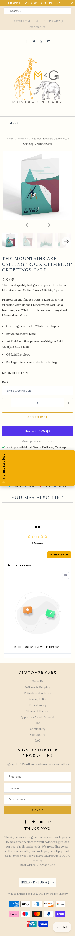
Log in (40, 20)
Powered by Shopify (56, 893)
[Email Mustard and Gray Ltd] (48, 41)
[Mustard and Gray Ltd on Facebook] (26, 41)
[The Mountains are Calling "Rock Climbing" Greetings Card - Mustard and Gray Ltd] (37, 185)
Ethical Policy (37, 705)
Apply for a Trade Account (37, 717)
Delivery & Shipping (37, 687)
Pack (5, 382)
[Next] (47, 224)
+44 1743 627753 (21, 20)
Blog (37, 723)
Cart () (58, 20)
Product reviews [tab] (19, 565)
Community (37, 729)
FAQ (37, 740)
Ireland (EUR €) (35, 882)
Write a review (59, 554)
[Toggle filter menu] (65, 575)
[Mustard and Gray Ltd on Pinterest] (33, 41)
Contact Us (37, 735)
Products (23, 138)
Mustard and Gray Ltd (30, 893)
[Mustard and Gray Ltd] (37, 79)
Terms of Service (37, 711)
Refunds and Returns (37, 693)
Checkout (37, 27)
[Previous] (27, 224)
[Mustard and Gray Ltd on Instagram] (41, 41)
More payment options (37, 441)
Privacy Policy (37, 699)
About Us (38, 681)
